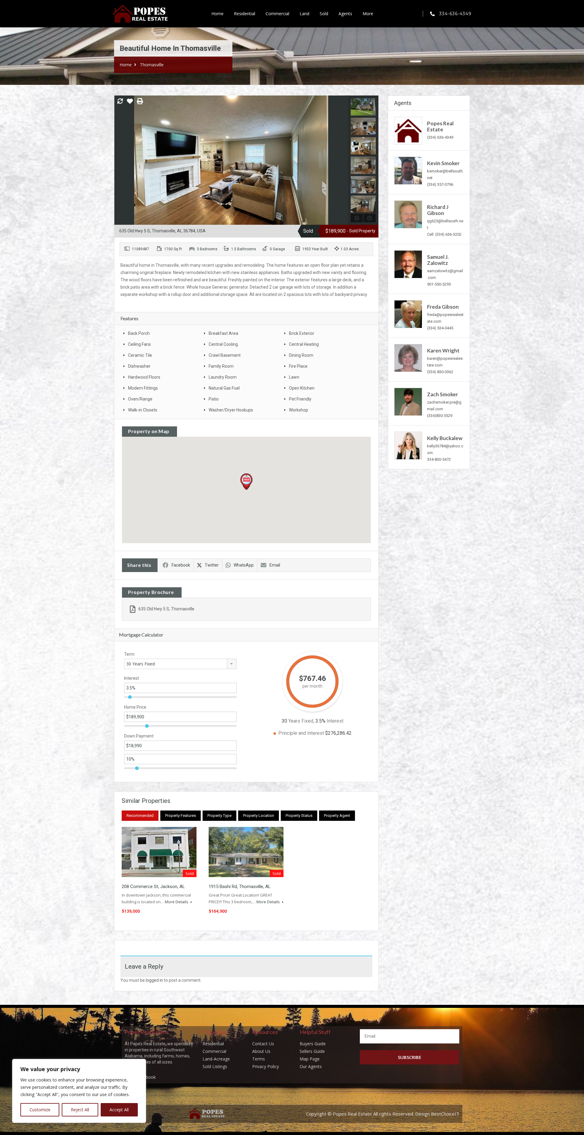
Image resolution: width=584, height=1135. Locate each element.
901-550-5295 (439, 284)
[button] (246, 481)
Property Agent (337, 815)
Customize (40, 1109)
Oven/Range (140, 399)
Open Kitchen (302, 388)
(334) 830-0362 (440, 372)
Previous (119, 160)
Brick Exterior (301, 333)
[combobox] (180, 664)
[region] (79, 1091)
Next (342, 160)
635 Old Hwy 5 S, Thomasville (166, 608)
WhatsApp (244, 565)
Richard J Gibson (437, 210)
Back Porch (139, 333)
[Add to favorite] (130, 103)
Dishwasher (139, 366)
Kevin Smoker (443, 163)
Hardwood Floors (144, 377)
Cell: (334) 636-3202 (444, 234)
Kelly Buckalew (444, 438)
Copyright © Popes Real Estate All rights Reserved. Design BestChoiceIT (382, 1114)
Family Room (221, 366)
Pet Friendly (300, 399)
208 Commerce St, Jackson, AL (153, 886)
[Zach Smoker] (408, 401)
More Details (177, 901)
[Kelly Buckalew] (408, 445)
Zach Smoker (442, 394)
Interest (131, 678)
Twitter (212, 565)
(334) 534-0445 (440, 328)
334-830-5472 (439, 459)
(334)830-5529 (439, 415)
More (368, 13)
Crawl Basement (225, 355)
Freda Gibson (443, 307)
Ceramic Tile (140, 355)
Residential (244, 13)
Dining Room (301, 355)
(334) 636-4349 (440, 137)
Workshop (298, 410)
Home (217, 13)
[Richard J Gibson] (408, 214)
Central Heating (304, 344)
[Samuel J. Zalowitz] (408, 264)
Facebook (181, 565)
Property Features (180, 815)
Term (129, 654)
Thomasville (152, 65)
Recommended (140, 815)
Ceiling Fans (139, 344)
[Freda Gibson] (408, 313)
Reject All (80, 1109)
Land (304, 13)
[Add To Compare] (120, 101)
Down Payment (139, 736)
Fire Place (298, 366)
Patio (214, 399)
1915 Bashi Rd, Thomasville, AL (240, 886)
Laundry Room (223, 377)
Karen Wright (443, 350)
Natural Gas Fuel (224, 388)
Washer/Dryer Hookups (231, 410)
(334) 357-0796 (440, 184)
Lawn (294, 377)
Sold (324, 13)
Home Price (135, 707)
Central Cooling (223, 344)
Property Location (258, 815)
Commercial (277, 13)
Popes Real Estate (440, 126)
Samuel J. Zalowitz (438, 260)
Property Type (219, 815)
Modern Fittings (143, 388)
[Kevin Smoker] (408, 170)
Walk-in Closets (142, 410)
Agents (345, 13)
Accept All (119, 1109)
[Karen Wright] (408, 357)
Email (274, 565)
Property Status (299, 815)
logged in (154, 980)
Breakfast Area (223, 333)
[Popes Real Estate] (408, 130)
